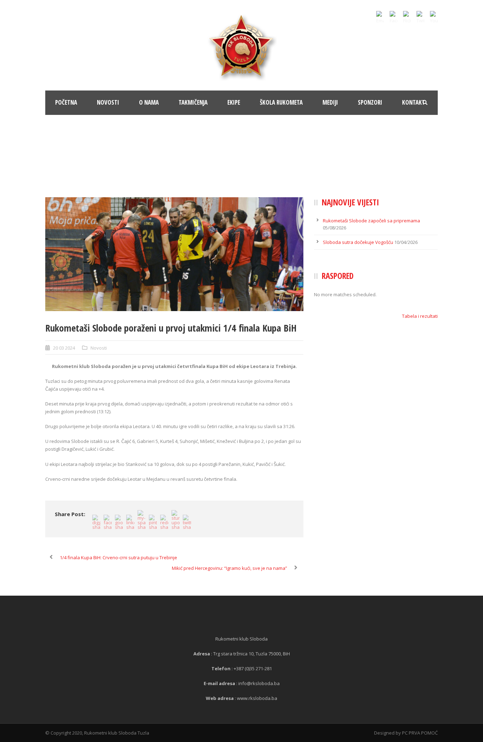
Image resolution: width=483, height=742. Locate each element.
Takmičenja (193, 102)
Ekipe (233, 102)
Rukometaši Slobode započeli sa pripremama (371, 220)
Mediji (330, 102)
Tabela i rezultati (420, 316)
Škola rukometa (281, 102)
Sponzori (370, 102)
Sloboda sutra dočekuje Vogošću (358, 242)
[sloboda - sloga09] (174, 254)
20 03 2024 (64, 348)
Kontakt (413, 102)
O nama (149, 102)
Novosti (108, 102)
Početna (66, 102)
